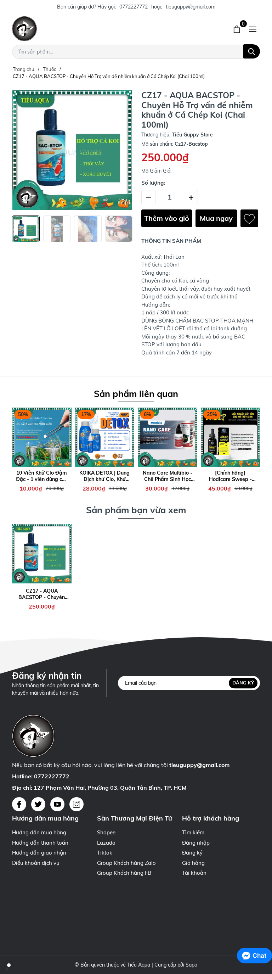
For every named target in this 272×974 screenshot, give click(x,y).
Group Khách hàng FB (124, 872)
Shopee (106, 832)
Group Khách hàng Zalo (126, 863)
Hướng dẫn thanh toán (40, 842)
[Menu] (252, 28)
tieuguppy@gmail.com (190, 7)
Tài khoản (194, 872)
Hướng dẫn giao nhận (39, 852)
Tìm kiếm (193, 832)
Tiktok (104, 852)
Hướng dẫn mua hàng (39, 832)
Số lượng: (153, 182)
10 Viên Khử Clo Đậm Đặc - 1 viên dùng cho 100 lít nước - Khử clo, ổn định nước (42, 476)
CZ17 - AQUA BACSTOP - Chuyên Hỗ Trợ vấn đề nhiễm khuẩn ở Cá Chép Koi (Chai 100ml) (42, 594)
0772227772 (133, 7)
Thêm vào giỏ (166, 218)
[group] (72, 150)
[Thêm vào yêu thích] (249, 218)
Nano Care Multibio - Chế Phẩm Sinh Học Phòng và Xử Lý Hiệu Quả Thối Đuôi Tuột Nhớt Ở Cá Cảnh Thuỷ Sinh (167, 476)
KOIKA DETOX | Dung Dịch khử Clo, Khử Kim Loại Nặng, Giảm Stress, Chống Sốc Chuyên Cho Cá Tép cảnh (104, 476)
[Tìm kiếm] (251, 51)
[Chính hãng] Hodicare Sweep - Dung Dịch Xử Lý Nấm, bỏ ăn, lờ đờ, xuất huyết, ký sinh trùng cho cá (230, 476)
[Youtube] (57, 804)
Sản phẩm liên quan (136, 393)
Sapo (191, 965)
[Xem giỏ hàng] (237, 28)
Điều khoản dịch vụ (36, 863)
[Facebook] (19, 804)
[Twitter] (38, 804)
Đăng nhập (196, 842)
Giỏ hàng (193, 863)
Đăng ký (243, 682)
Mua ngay (216, 218)
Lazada (106, 842)
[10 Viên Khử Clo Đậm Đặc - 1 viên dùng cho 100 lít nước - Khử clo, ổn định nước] (42, 437)
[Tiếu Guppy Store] (83, 28)
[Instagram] (76, 804)
